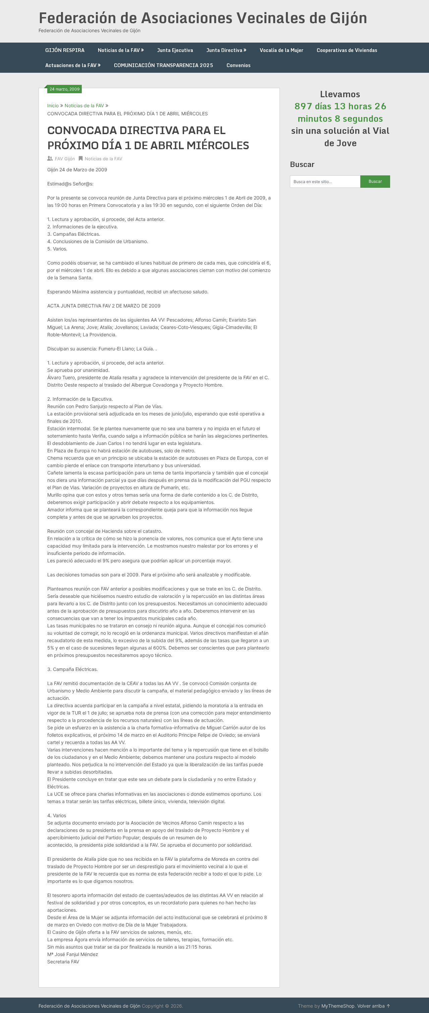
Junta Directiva (224, 50)
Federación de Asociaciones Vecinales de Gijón (203, 17)
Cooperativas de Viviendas (347, 50)
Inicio (53, 105)
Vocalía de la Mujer (281, 50)
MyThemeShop (338, 1006)
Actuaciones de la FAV (71, 65)
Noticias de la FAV (119, 50)
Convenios (238, 65)
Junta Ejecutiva (175, 50)
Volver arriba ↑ (373, 1006)
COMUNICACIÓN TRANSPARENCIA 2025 (163, 65)
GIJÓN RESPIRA (64, 50)
